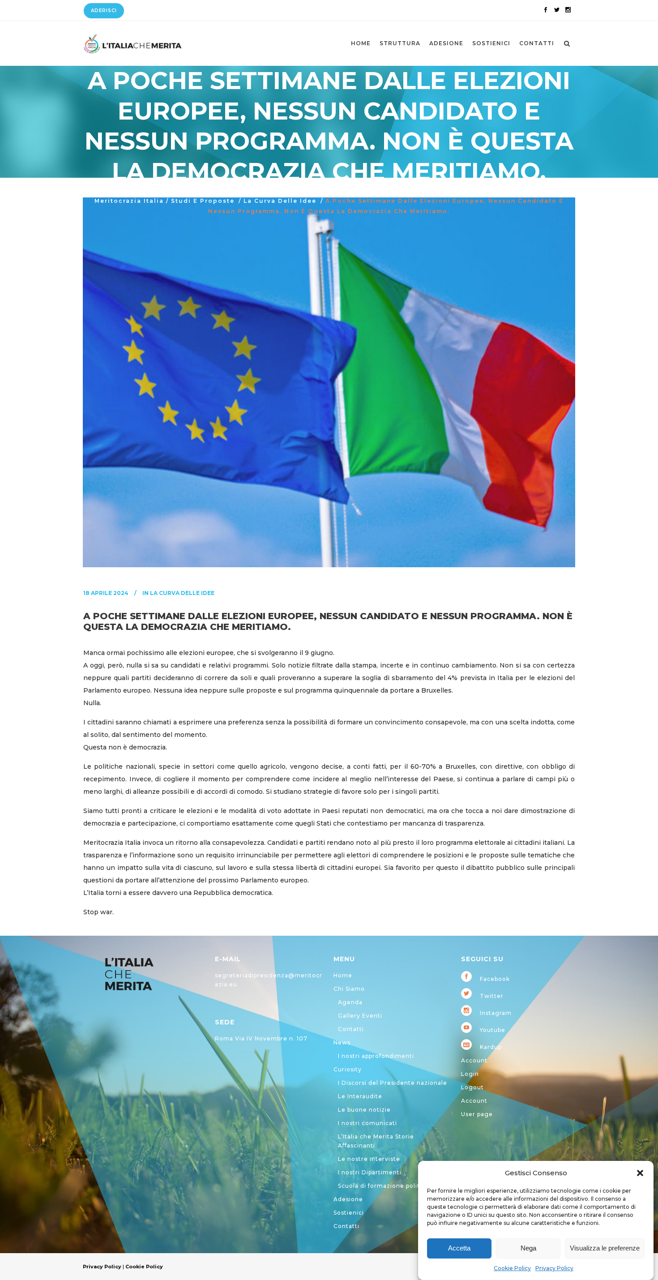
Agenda (350, 1002)
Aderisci (104, 10)
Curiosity (347, 1069)
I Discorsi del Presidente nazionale (392, 1082)
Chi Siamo (349, 988)
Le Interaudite (360, 1096)
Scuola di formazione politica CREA (393, 1185)
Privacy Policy (554, 1268)
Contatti (351, 1029)
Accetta (459, 1248)
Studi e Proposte (203, 200)
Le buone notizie (364, 1109)
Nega (528, 1248)
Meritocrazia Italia (129, 200)
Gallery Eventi (360, 1015)
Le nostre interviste (369, 1159)
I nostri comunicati (367, 1123)
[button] (640, 1173)
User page (477, 1114)
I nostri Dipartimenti (370, 1172)
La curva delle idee (280, 200)
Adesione (348, 1199)
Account (474, 1060)
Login (470, 1073)
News (341, 1042)
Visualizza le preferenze (605, 1248)
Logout (472, 1087)
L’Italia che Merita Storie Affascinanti (376, 1141)
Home (342, 975)
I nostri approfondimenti (376, 1056)
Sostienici (348, 1212)
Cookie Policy (512, 1268)
